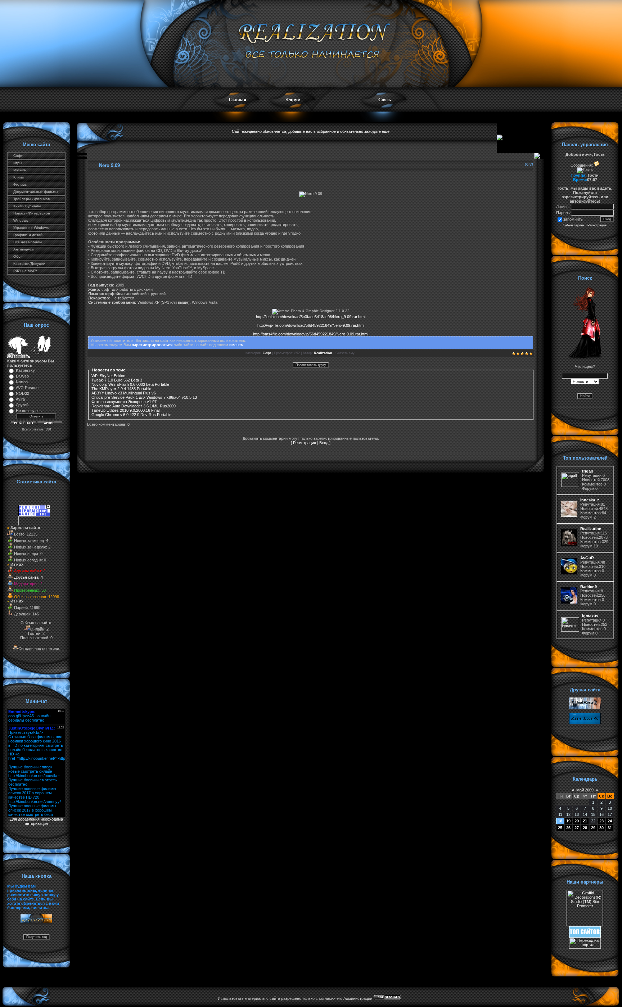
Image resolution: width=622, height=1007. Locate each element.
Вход (323, 443)
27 (576, 828)
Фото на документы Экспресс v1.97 (124, 401)
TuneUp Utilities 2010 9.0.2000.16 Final (125, 410)
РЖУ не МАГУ (25, 271)
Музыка (19, 170)
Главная (237, 99)
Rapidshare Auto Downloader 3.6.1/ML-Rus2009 (133, 406)
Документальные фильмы (35, 192)
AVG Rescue (27, 387)
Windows (20, 220)
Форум (293, 99)
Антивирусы (23, 249)
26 (568, 828)
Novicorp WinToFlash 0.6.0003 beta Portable (130, 384)
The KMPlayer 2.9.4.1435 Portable (121, 389)
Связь (384, 99)
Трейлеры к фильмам (31, 199)
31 (610, 828)
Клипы (18, 177)
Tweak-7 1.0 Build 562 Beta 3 (116, 380)
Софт (18, 156)
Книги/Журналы (27, 206)
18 (560, 821)
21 (585, 821)
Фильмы (20, 184)
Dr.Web (22, 376)
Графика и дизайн (29, 235)
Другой (22, 405)
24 (610, 821)
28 (585, 828)
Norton (22, 382)
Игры (17, 163)
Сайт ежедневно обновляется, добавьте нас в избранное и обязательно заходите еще (310, 131)
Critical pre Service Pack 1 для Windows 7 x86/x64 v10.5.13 (144, 397)
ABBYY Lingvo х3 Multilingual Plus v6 (123, 393)
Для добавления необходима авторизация (36, 821)
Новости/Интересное (31, 213)
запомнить (573, 219)
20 (576, 821)
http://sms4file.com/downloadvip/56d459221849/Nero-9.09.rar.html (310, 334)
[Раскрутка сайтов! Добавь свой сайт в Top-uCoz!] (585, 936)
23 (601, 821)
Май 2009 (585, 790)
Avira (20, 399)
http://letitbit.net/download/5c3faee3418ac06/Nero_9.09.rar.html (310, 317)
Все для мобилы (27, 242)
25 (560, 828)
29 (593, 828)
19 (568, 821)
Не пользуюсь (29, 410)
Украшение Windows (31, 228)
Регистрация (304, 443)
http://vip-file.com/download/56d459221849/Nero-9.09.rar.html (310, 325)
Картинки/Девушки (29, 264)
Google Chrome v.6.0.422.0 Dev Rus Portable (131, 414)
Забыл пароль (574, 225)
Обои (18, 256)
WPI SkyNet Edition (108, 376)
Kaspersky (25, 370)
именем (236, 345)
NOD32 (22, 393)
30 (601, 828)
